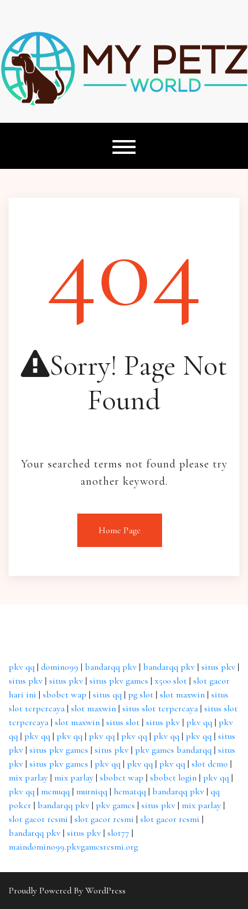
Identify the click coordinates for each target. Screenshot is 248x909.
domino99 (59, 667)
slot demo (209, 764)
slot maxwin (182, 694)
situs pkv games (118, 681)
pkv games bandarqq (173, 750)
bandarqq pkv (111, 667)
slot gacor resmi (38, 819)
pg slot (140, 694)
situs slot (123, 722)
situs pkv (218, 667)
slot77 (118, 833)
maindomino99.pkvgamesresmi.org (73, 847)
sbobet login (173, 777)
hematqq (130, 791)
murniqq (91, 791)
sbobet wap (65, 694)
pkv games (115, 805)
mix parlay (28, 777)
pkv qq (22, 667)
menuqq (55, 791)
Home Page (120, 530)
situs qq (107, 694)
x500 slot (171, 681)
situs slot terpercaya (160, 708)
